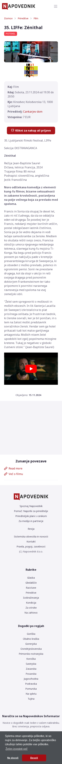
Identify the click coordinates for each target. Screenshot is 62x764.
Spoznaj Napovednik (31, 506)
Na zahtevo (31, 612)
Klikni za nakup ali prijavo (33, 130)
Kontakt (31, 541)
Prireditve (23, 18)
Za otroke (31, 607)
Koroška (31, 658)
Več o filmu (16, 474)
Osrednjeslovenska (31, 648)
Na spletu (31, 693)
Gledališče (31, 582)
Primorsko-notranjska (31, 653)
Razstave (31, 587)
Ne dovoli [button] (12, 757)
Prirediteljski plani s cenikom (31, 516)
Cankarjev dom (32, 111)
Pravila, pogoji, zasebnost (31, 546)
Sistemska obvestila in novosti (31, 536)
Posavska (31, 673)
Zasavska (31, 668)
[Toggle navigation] (55, 6)
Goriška (31, 633)
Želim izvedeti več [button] (17, 748)
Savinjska (31, 663)
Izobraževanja (31, 597)
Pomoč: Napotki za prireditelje (31, 511)
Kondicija (31, 602)
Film (36, 18)
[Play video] (31, 369)
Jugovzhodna (31, 678)
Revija (31, 528)
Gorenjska (31, 643)
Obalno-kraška (31, 638)
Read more (15, 468)
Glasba (31, 577)
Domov (8, 18)
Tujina (31, 698)
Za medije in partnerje (31, 521)
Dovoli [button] (34, 757)
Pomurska (31, 688)
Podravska (31, 683)
